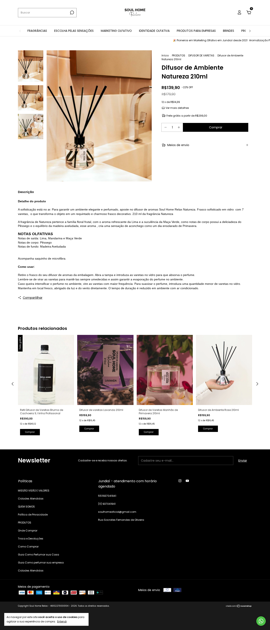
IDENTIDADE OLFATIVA (154, 31)
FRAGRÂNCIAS (37, 31)
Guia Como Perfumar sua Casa (38, 554)
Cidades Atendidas (30, 498)
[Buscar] (72, 12)
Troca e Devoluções (30, 538)
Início (165, 55)
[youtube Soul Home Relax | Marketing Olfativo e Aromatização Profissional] (187, 481)
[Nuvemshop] (239, 606)
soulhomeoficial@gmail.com (117, 512)
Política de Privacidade (33, 514)
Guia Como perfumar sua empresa (41, 562)
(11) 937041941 (107, 504)
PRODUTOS (178, 55)
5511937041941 (107, 496)
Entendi (62, 621)
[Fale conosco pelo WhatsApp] (261, 621)
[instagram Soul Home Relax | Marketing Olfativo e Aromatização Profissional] (180, 481)
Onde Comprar (27, 530)
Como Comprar (28, 546)
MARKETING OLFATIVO (116, 31)
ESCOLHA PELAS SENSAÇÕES (74, 31)
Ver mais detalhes (177, 108)
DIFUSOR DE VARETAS (201, 55)
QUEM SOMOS (26, 506)
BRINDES (228, 31)
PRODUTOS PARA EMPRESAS (196, 31)
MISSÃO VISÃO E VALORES (33, 490)
